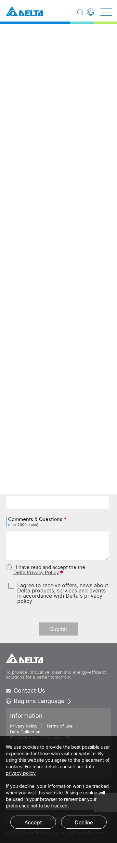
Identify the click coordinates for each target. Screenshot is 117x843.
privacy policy (21, 773)
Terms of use (59, 725)
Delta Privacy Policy (36, 572)
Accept (33, 822)
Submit (58, 629)
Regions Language (39, 701)
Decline (84, 822)
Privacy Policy (23, 725)
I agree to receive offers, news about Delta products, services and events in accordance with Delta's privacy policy (62, 593)
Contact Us (29, 690)
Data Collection (25, 731)
